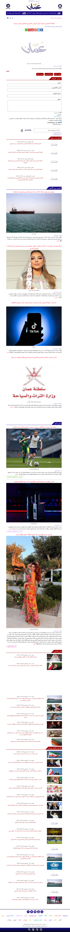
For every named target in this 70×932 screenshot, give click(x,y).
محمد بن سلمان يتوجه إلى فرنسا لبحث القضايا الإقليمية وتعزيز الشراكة (25, 779)
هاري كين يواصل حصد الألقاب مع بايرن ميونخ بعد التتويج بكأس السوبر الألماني (34, 427)
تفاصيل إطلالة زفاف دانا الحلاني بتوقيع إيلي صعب (25, 657)
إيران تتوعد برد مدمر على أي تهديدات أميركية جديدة (25, 753)
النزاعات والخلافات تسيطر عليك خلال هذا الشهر (25, 891)
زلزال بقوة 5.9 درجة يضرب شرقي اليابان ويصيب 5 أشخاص (48, 13)
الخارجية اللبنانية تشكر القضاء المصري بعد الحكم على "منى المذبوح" (25, 143)
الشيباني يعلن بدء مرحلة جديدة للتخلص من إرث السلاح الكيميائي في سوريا (25, 762)
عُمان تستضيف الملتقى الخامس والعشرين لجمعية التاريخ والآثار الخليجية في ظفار (34, 357)
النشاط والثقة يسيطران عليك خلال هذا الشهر (25, 822)
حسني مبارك (40, 74)
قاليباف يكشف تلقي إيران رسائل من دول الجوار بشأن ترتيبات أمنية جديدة (25, 665)
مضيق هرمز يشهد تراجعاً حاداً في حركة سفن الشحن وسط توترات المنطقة (34, 192)
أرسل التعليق (57, 134)
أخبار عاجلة (53, 18)
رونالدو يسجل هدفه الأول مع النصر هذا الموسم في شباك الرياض (25, 839)
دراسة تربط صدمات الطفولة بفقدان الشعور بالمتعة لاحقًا (25, 899)
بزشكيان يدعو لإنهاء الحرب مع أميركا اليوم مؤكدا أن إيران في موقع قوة (25, 770)
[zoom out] (12, 18)
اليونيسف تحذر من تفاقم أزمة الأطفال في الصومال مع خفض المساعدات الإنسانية (25, 865)
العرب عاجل (58, 74)
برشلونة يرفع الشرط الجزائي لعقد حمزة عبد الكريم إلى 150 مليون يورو (25, 830)
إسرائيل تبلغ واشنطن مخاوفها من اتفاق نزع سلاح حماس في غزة (25, 707)
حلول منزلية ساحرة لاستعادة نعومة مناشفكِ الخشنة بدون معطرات (25, 741)
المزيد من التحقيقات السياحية (14, 476)
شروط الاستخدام (58, 116)
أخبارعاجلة (59, 18)
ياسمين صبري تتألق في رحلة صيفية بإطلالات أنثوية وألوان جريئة (34, 534)
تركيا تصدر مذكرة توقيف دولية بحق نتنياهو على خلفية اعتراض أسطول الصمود (25, 805)
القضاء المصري (49, 74)
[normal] (10, 18)
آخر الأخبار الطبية (11, 646)
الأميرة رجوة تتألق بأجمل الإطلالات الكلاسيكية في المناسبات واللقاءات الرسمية (25, 724)
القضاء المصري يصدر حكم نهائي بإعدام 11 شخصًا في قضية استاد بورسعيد (25, 169)
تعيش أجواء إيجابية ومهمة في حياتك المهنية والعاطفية (25, 848)
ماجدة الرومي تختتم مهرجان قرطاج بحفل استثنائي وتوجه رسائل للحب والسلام (25, 813)
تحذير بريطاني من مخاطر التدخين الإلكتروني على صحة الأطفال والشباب (34, 481)
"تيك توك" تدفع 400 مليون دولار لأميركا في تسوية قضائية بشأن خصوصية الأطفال (34, 302)
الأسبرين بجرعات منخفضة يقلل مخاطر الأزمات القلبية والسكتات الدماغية (25, 788)
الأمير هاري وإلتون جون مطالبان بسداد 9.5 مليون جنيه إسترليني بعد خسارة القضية (25, 796)
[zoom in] (8, 18)
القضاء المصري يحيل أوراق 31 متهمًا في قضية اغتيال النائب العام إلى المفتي (25, 152)
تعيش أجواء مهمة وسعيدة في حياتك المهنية (25, 873)
